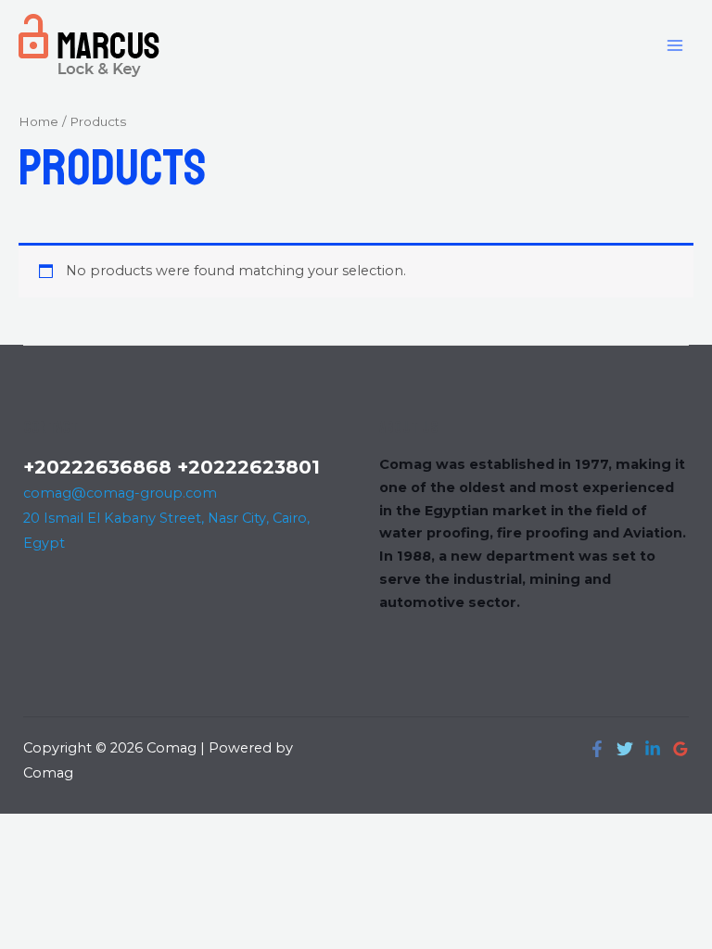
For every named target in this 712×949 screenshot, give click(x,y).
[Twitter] (625, 748)
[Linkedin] (652, 748)
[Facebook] (597, 748)
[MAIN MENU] (674, 44)
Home (38, 121)
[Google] (680, 748)
